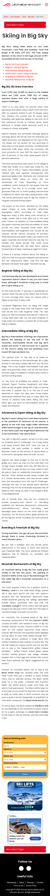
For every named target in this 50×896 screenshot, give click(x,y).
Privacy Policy (31, 885)
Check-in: (7, 749)
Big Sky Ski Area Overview (16, 64)
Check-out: (8, 756)
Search (25, 774)
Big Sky (31, 16)
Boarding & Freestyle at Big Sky (19, 76)
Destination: (8, 742)
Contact (40, 882)
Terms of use (18, 885)
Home (5, 16)
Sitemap (30, 882)
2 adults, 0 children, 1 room (15, 767)
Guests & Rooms (10, 763)
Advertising (11, 882)
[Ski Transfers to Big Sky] (25, 796)
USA (24, 16)
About (21, 882)
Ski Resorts (15, 16)
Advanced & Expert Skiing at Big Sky (21, 73)
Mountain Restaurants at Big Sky (20, 79)
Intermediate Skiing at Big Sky (18, 70)
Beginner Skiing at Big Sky (16, 67)
